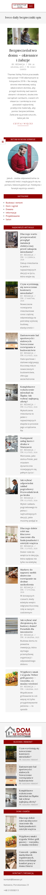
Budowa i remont (14, 202)
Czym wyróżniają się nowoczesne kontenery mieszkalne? (29, 289)
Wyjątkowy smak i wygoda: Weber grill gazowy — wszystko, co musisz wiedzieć (29, 678)
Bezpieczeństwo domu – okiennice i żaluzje (23, 55)
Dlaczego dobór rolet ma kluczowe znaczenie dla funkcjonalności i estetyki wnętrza (29, 536)
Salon (8, 219)
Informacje (11, 212)
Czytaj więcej (23, 123)
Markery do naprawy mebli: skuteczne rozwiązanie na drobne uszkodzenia (28, 577)
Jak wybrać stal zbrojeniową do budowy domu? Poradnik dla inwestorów (28, 626)
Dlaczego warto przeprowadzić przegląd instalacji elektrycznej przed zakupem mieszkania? (28, 243)
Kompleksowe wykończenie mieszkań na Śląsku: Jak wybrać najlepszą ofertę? (29, 394)
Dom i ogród (12, 206)
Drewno (9, 209)
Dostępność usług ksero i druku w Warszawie (27, 442)
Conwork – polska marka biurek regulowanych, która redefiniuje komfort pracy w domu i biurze (28, 859)
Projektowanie (13, 216)
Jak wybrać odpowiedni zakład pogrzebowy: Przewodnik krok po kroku (29, 487)
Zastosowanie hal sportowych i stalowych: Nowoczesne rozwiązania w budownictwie (29, 343)
